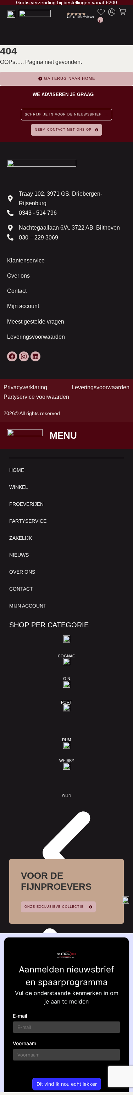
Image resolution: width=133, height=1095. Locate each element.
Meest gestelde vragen (35, 322)
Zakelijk (20, 538)
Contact (17, 291)
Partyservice (27, 521)
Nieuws (19, 555)
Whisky (66, 760)
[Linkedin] (35, 356)
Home (16, 470)
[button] (66, 855)
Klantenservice (26, 261)
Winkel (18, 487)
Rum (66, 740)
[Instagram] (24, 356)
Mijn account (23, 306)
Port (66, 702)
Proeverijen (26, 504)
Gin (66, 678)
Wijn (66, 795)
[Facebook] (12, 356)
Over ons (18, 276)
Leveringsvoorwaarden (36, 337)
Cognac (66, 656)
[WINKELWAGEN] (122, 11)
